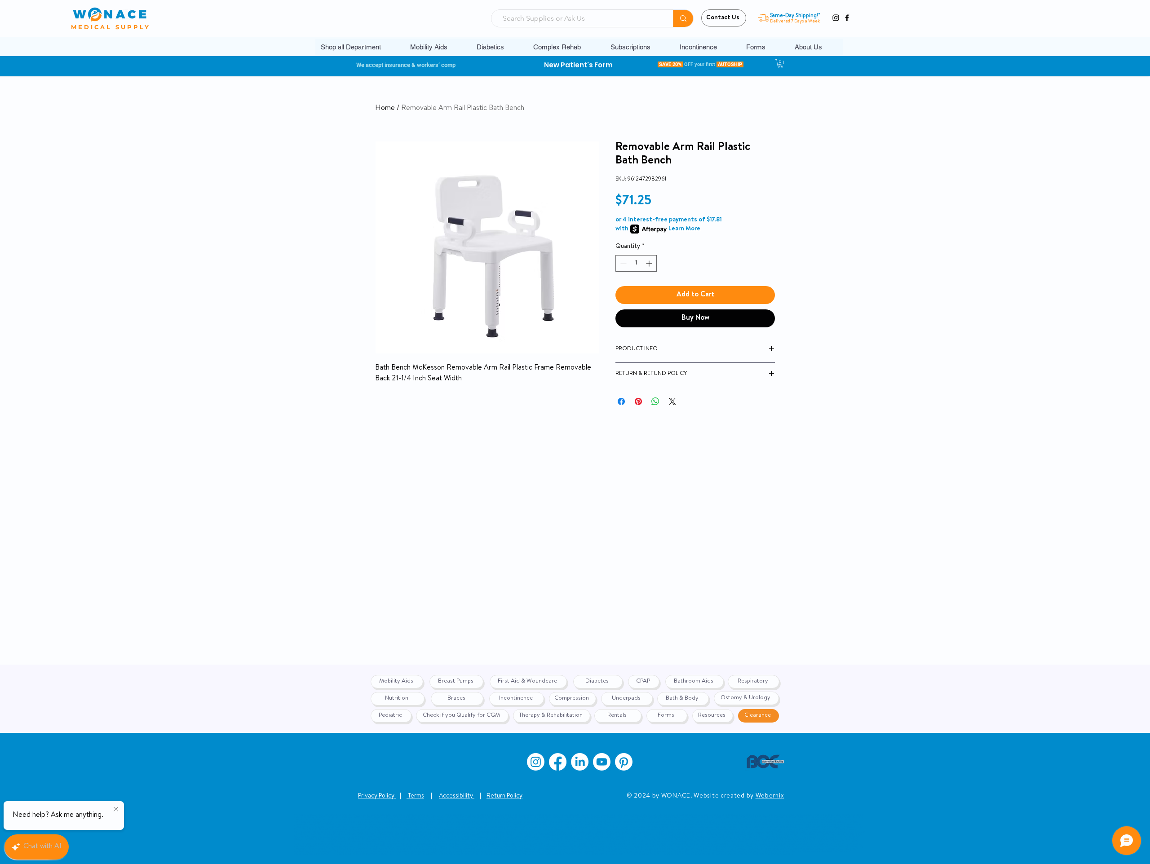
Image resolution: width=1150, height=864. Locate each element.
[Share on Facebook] (621, 401)
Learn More (684, 229)
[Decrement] (622, 263)
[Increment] (649, 263)
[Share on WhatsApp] (655, 401)
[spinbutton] (636, 263)
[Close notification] (115, 810)
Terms (415, 796)
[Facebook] (847, 17)
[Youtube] (601, 762)
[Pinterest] (623, 762)
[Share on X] (672, 401)
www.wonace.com (611, 853)
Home (385, 108)
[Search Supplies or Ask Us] (683, 18)
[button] (437, 47)
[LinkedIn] (579, 762)
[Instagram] (836, 17)
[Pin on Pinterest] (638, 401)
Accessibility (456, 796)
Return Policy (504, 796)
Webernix (770, 796)
